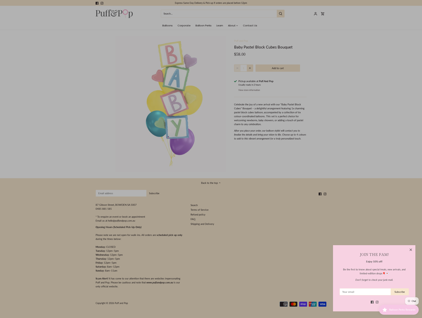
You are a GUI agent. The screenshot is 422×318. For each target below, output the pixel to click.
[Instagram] (377, 302)
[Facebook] (372, 302)
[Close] (410, 249)
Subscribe (399, 291)
